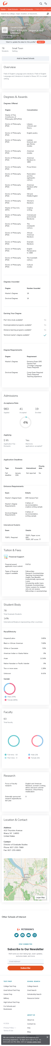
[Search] (41, 3)
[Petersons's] (5, 3)
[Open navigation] (45, 3)
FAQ (28, 1028)
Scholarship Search (34, 994)
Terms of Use (8, 1031)
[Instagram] (34, 935)
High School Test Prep (12, 1002)
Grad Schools (13, 9)
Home (3, 9)
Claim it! (41, 42)
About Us (30, 1020)
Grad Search (31, 990)
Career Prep (8, 994)
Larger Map (40, 897)
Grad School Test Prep (12, 990)
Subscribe (25, 968)
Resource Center (33, 998)
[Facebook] (22, 935)
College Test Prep (10, 986)
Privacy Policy (9, 1028)
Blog (29, 1032)
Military (6, 998)
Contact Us (31, 1024)
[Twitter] (16, 935)
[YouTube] (28, 935)
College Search (32, 986)
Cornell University (26, 9)
